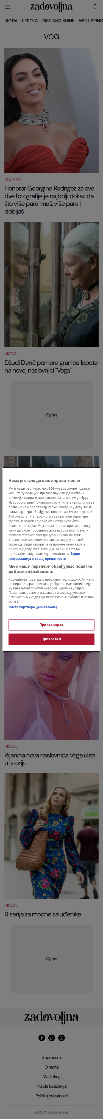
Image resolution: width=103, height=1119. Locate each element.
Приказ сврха (51, 625)
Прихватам (51, 639)
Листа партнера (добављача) (33, 607)
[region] (51, 559)
